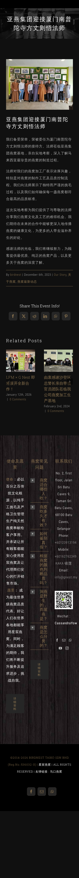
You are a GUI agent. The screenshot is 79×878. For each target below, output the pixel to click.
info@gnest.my (66, 577)
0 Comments (18, 399)
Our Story (60, 275)
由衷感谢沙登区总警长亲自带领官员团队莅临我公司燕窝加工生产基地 (57, 355)
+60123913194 (66, 542)
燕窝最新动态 (27, 281)
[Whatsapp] (70, 640)
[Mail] (64, 640)
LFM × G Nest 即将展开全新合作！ (19, 355)
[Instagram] (67, 648)
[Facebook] (57, 640)
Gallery (20, 366)
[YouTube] (60, 648)
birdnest (15, 275)
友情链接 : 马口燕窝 (48, 771)
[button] (9, 381)
